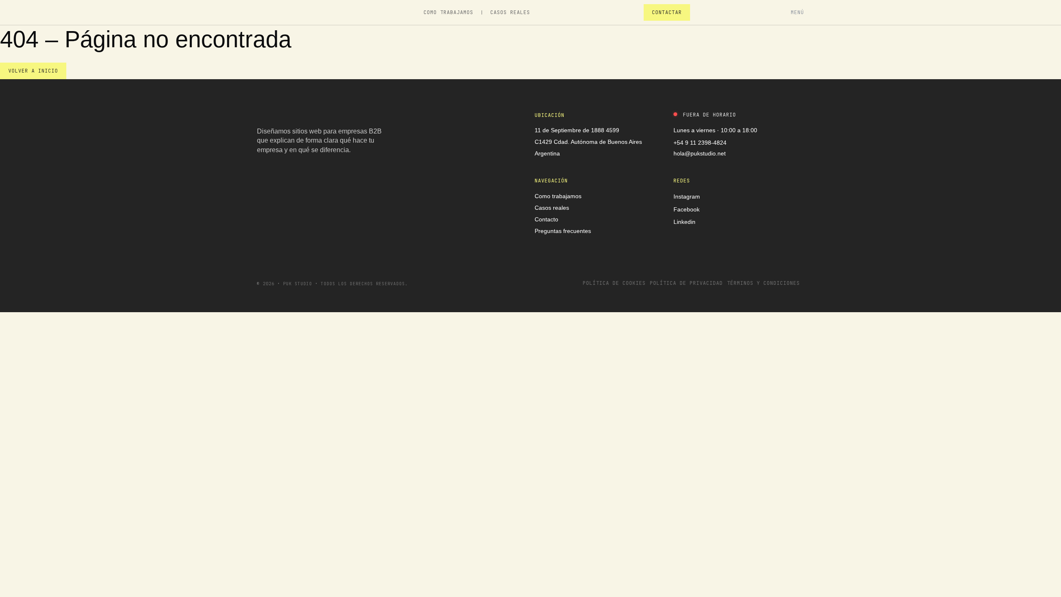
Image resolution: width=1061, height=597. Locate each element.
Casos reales (510, 12)
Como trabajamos (448, 12)
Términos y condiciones (763, 283)
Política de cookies (614, 283)
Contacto (546, 219)
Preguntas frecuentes (563, 231)
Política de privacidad (686, 283)
